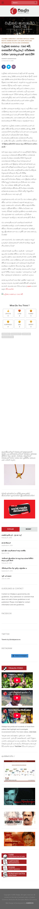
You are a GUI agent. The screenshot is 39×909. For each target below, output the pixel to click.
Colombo (5, 39)
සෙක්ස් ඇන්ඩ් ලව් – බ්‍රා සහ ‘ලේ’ (12, 535)
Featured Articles (23, 39)
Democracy (12, 39)
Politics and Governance (20, 43)
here (20, 602)
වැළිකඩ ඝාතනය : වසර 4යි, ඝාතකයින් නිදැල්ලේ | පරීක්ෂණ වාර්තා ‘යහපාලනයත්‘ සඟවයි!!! (18, 50)
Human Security (12, 41)
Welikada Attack (7, 337)
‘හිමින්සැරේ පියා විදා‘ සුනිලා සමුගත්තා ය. (14, 568)
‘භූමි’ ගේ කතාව (6, 576)
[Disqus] (19, 366)
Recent (28, 529)
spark (29, 286)
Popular (10, 529)
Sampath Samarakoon (9, 58)
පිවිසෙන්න (10, 289)
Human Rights (16, 334)
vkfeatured (26, 334)
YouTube (18, 746)
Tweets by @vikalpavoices (11, 640)
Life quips (21, 41)
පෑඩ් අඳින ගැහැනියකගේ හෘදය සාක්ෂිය (14, 551)
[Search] (35, 2)
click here (32, 732)
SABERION (29, 903)
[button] (19, 26)
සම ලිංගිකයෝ (6, 543)
